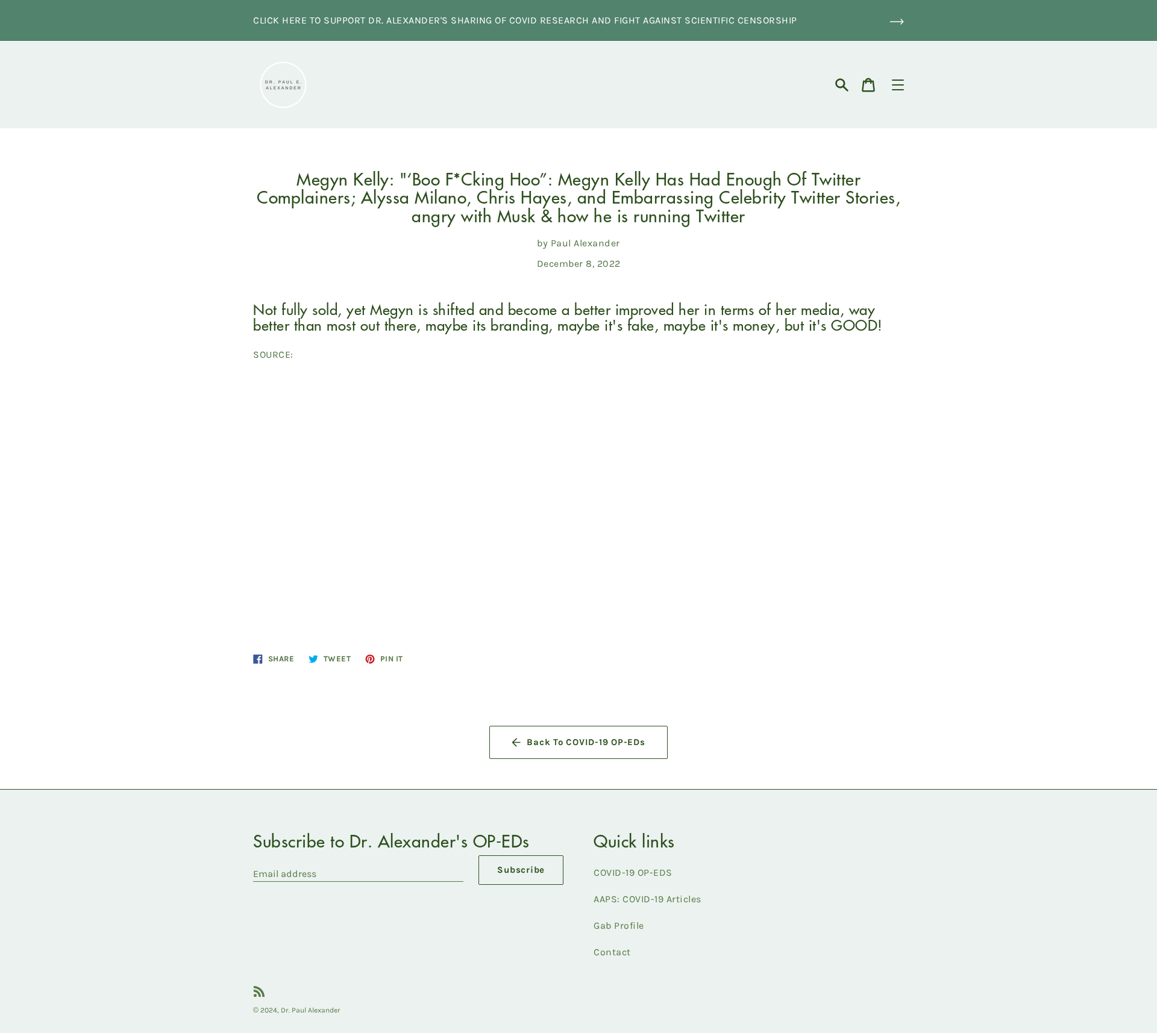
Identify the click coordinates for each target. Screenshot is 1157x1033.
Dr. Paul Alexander (310, 1010)
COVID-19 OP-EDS (633, 872)
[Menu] (898, 85)
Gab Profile (619, 925)
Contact (612, 952)
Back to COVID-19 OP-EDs (586, 742)
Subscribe (521, 869)
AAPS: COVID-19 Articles (647, 899)
